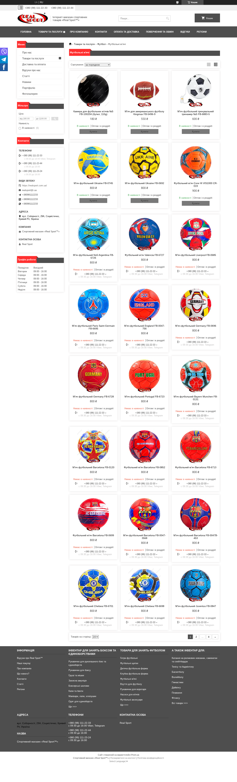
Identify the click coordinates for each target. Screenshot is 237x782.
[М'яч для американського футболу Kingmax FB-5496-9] (144, 90)
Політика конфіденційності (150, 758)
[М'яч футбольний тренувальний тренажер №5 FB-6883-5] (195, 90)
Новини (26, 81)
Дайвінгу (176, 687)
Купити (93, 131)
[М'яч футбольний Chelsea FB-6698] (144, 584)
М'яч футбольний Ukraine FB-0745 (93, 183)
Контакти (101, 32)
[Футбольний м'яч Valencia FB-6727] (144, 233)
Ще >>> (73, 706)
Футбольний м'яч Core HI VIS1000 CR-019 (195, 184)
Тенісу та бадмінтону (183, 666)
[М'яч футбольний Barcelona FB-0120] (93, 445)
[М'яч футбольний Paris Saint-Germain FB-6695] (93, 304)
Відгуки (185, 32)
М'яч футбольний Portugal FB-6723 (144, 396)
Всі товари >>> (180, 703)
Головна (25, 32)
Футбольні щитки (129, 663)
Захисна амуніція (78, 680)
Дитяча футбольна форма (134, 668)
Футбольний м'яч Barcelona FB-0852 (144, 467)
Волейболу (177, 677)
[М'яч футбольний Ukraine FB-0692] (144, 161)
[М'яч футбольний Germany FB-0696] (195, 304)
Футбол (101, 44)
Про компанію (79, 32)
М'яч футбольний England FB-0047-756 (144, 327)
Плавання (177, 692)
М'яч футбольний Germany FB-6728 (93, 396)
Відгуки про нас (31, 70)
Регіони (202, 32)
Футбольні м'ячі (128, 679)
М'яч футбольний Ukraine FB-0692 (144, 183)
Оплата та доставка (126, 32)
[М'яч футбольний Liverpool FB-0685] (195, 233)
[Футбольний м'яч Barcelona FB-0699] (93, 513)
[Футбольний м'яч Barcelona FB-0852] (144, 445)
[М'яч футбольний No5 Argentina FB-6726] (93, 233)
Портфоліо (28, 87)
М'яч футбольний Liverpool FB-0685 (195, 255)
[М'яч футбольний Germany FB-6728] (93, 375)
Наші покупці (23, 663)
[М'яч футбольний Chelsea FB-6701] (93, 584)
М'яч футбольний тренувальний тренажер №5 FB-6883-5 (195, 113)
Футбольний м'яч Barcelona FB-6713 (195, 467)
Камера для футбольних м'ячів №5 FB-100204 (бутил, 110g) (93, 113)
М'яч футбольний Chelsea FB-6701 (93, 606)
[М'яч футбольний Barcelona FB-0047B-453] (195, 513)
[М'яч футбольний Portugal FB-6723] (144, 375)
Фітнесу (176, 698)
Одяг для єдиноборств (80, 701)
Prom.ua (135, 755)
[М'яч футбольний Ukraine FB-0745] (93, 161)
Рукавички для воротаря (133, 689)
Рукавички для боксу (80, 670)
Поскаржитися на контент (123, 758)
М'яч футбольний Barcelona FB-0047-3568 (144, 536)
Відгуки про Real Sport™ (30, 658)
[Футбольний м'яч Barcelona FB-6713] (195, 445)
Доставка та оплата (34, 64)
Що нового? (23, 673)
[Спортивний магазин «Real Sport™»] (32, 18)
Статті (26, 76)
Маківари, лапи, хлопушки (82, 696)
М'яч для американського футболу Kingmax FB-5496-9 (144, 113)
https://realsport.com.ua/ (34, 185)
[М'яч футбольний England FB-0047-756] (144, 304)
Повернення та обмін (159, 32)
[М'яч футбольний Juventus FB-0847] (195, 584)
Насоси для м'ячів (129, 694)
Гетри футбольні (129, 658)
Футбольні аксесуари (131, 699)
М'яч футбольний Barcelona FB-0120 (93, 467)
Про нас (27, 52)
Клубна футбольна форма (134, 673)
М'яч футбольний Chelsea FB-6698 (144, 606)
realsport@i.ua (29, 190)
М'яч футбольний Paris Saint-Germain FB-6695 (93, 327)
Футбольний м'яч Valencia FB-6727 (144, 255)
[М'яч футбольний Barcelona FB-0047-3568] (144, 513)
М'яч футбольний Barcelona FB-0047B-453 (195, 536)
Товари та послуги (50, 32)
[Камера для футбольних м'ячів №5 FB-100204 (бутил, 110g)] (93, 90)
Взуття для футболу (131, 684)
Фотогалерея (29, 93)
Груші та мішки (76, 675)
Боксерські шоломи (79, 686)
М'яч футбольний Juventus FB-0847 (195, 606)
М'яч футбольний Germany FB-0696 (195, 325)
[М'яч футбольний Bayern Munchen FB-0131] (195, 375)
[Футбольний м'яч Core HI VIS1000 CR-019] (195, 161)
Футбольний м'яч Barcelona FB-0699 (93, 535)
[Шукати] (167, 18)
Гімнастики (177, 682)
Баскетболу (178, 672)
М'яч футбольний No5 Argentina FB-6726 (93, 256)
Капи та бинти (76, 691)
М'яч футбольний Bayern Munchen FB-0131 (196, 398)
